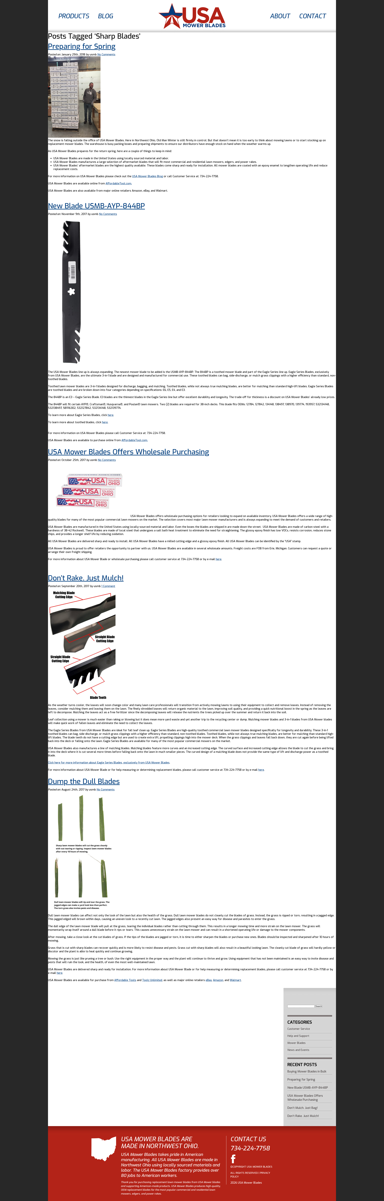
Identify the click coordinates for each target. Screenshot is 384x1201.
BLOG (105, 16)
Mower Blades (296, 1043)
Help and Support (298, 1036)
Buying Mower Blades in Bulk (306, 1071)
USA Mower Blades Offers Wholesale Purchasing (128, 452)
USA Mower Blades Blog (147, 176)
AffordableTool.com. (119, 183)
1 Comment (108, 586)
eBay (209, 980)
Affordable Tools (125, 980)
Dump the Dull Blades (84, 781)
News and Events (298, 1050)
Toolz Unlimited (152, 980)
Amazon (218, 980)
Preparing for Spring (82, 46)
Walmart (235, 980)
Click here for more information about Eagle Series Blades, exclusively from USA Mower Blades (109, 762)
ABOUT (280, 16)
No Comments (106, 54)
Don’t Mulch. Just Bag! (302, 1108)
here (110, 415)
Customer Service (298, 1029)
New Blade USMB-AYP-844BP (96, 206)
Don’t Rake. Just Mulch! (86, 578)
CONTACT (312, 16)
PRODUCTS (73, 16)
